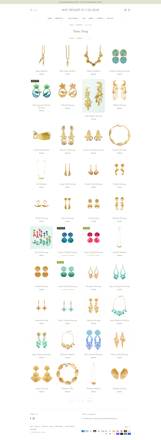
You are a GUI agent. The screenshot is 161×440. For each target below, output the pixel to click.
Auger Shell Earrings (67, 184)
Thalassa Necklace (93, 389)
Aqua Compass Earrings (67, 320)
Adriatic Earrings (67, 105)
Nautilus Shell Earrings (93, 184)
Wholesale (33, 429)
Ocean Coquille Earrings (67, 252)
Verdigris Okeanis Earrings (119, 71)
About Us (37, 426)
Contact (100, 18)
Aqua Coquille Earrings (67, 286)
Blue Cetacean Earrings (94, 354)
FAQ (84, 18)
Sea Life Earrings (41, 252)
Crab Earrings (93, 218)
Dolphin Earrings (119, 184)
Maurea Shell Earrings (119, 354)
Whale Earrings (41, 218)
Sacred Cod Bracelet (41, 150)
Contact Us (44, 426)
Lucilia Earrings (41, 389)
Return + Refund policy (56, 426)
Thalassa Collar (68, 389)
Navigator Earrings (93, 286)
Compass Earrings (41, 320)
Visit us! (110, 18)
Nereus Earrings (67, 218)
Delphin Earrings (119, 105)
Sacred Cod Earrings (67, 150)
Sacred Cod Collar (119, 150)
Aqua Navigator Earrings (119, 286)
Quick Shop (42, 65)
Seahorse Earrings (119, 218)
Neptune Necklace (67, 354)
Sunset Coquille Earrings (93, 252)
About (91, 18)
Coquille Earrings (41, 286)
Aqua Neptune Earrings (41, 354)
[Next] (89, 401)
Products (59, 18)
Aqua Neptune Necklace (119, 320)
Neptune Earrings (93, 320)
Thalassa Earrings (119, 389)
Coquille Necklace (119, 252)
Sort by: (72, 38)
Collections (72, 18)
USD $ (126, 427)
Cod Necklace (41, 184)
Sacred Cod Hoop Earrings (93, 150)
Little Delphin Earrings (93, 116)
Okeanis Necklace (93, 71)
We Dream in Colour (40, 432)
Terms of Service (70, 426)
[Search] (31, 10)
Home (50, 18)
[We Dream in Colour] (80, 10)
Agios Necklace (42, 71)
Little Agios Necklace (67, 71)
